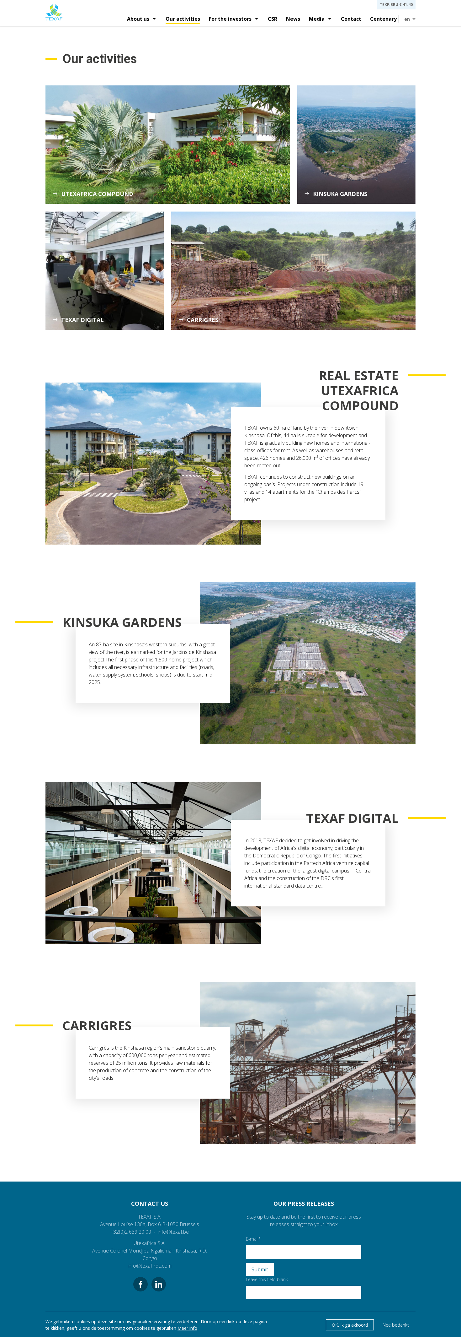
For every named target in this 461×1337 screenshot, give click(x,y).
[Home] (53, 13)
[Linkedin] (158, 1284)
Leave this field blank (267, 1279)
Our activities (183, 18)
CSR (272, 18)
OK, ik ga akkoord (350, 1325)
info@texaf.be (173, 1231)
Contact (351, 18)
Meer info (187, 1328)
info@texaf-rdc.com (150, 1265)
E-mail (252, 1239)
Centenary (383, 18)
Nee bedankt (396, 1325)
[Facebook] (140, 1284)
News (293, 18)
